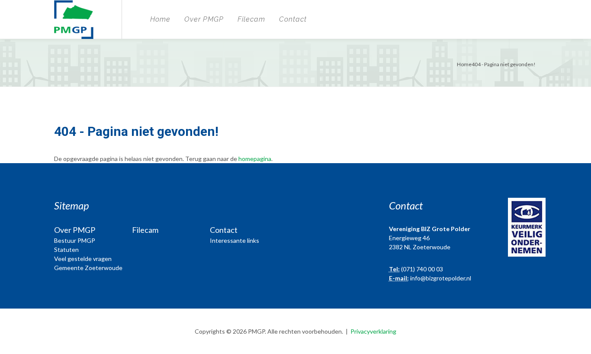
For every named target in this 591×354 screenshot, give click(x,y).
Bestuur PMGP (74, 240)
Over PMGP (204, 19)
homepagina (254, 158)
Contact (293, 19)
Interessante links (234, 240)
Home (160, 19)
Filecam (251, 19)
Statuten (66, 249)
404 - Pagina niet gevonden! (504, 64)
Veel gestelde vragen (83, 258)
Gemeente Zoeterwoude (88, 267)
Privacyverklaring (373, 331)
